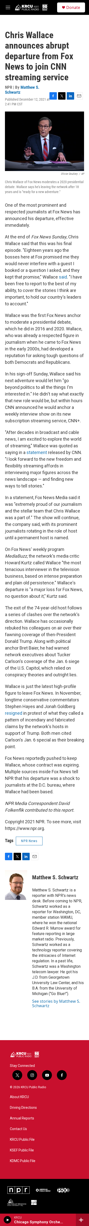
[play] (7, 1219)
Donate (73, 7)
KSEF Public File (22, 1150)
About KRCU (19, 1097)
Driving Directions (23, 1108)
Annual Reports (22, 1118)
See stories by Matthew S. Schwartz (56, 1003)
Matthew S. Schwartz (22, 89)
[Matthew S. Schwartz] (16, 885)
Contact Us (18, 1129)
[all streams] (82, 1220)
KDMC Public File (22, 1161)
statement (36, 452)
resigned (13, 713)
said (63, 277)
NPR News (29, 841)
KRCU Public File (22, 1139)
